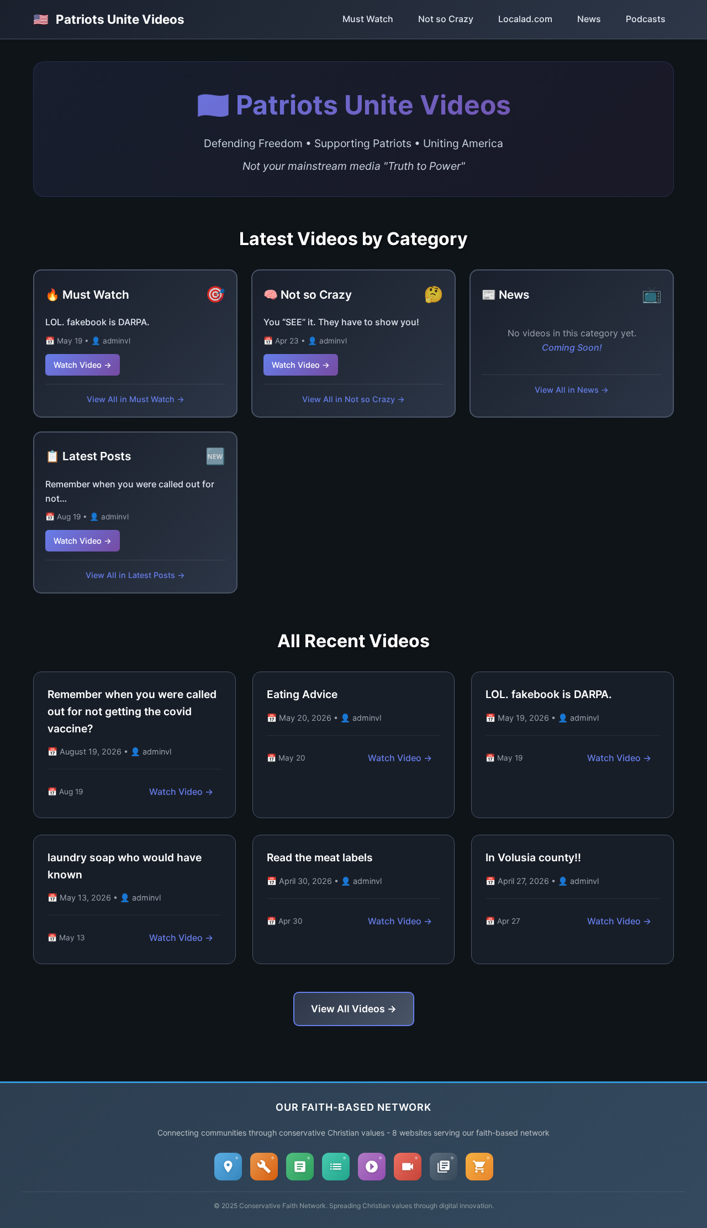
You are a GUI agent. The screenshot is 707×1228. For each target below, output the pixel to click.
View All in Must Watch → (135, 399)
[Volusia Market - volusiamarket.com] (479, 1166)
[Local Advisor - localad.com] (228, 1166)
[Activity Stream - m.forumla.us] (336, 1166)
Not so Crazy (445, 18)
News (589, 18)
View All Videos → (354, 1008)
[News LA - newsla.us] (443, 1166)
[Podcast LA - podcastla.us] (372, 1166)
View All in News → (572, 389)
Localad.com (525, 18)
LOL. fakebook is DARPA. (97, 321)
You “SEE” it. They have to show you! (341, 321)
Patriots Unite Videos (108, 19)
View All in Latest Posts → (135, 575)
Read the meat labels (320, 857)
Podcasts (646, 18)
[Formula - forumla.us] (300, 1166)
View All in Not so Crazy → (353, 399)
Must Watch (367, 18)
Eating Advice (302, 694)
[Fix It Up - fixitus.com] (264, 1166)
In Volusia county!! (533, 857)
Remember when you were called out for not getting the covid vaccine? (132, 711)
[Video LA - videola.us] (407, 1166)
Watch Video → (83, 365)
